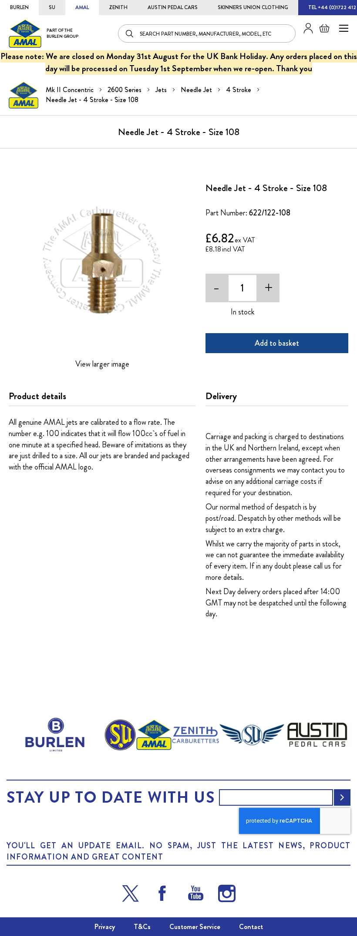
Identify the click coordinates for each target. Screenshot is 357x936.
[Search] (130, 33)
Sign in (304, 28)
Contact (251, 927)
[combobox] (207, 33)
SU (52, 7)
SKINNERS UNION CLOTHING (253, 7)
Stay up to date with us (111, 797)
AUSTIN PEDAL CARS (173, 7)
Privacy (104, 927)
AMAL (82, 7)
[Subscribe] (342, 797)
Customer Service (194, 927)
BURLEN (19, 7)
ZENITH (118, 7)
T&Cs (142, 927)
